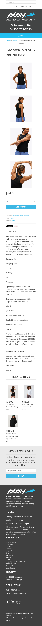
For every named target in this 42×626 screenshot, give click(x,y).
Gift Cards (9, 555)
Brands (8, 557)
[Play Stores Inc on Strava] (18, 602)
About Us (9, 549)
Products (14, 40)
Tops (21, 215)
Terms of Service (12, 566)
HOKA (13, 220)
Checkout (32, 7)
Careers (8, 559)
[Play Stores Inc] (21, 16)
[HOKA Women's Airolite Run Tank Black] (21, 76)
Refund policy (11, 568)
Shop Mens (10, 544)
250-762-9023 (22, 29)
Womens (26, 215)
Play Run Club (11, 564)
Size (7, 198)
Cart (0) (24, 7)
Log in (15, 7)
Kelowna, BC (22, 25)
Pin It (16, 226)
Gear (7, 553)
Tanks (11, 218)
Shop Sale (9, 551)
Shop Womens (11, 542)
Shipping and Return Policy (15, 561)
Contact (8, 546)
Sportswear (15, 215)
